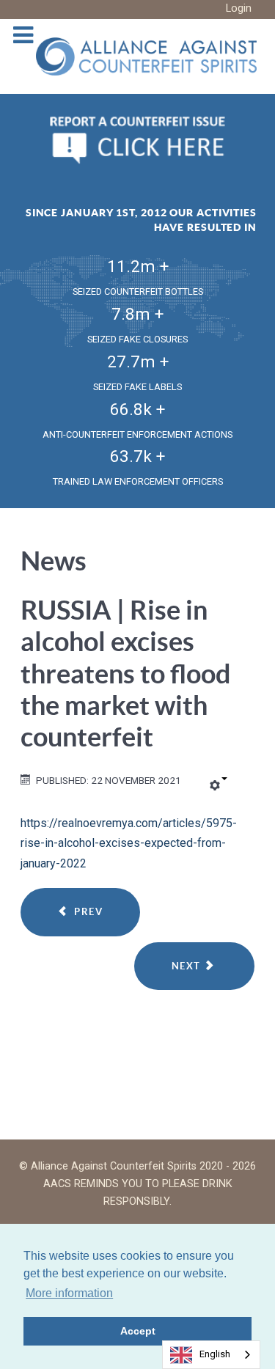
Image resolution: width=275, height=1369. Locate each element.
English (214, 1353)
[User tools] (218, 786)
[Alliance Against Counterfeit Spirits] (146, 55)
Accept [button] (137, 1331)
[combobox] (211, 1354)
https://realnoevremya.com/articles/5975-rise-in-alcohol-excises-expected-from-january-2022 (129, 843)
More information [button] (69, 1293)
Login (239, 8)
